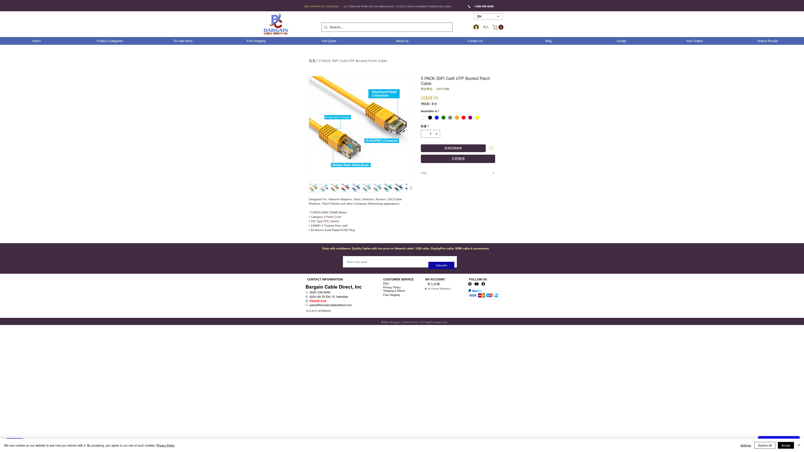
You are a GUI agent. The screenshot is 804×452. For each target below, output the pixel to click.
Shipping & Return (394, 290)
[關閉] (798, 445)
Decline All (765, 445)
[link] (498, 27)
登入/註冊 (433, 284)
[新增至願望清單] (491, 148)
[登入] (475, 27)
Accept (785, 445)
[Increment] (436, 133)
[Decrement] (424, 133)
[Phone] (469, 6)
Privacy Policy (392, 287)
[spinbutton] (430, 133)
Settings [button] (745, 445)
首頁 (312, 61)
